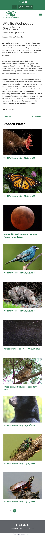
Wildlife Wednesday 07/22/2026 (19, 501)
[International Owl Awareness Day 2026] (22, 371)
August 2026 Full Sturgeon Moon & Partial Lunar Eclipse (20, 235)
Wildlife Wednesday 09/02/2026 (19, 158)
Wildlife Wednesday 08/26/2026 (19, 196)
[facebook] (19, 2)
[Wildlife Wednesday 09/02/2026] (22, 142)
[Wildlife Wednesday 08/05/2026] (22, 409)
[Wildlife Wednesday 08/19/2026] (22, 257)
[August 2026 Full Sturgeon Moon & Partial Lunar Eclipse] (22, 218)
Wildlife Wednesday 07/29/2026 (19, 463)
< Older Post (7, 116)
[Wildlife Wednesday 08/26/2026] (22, 180)
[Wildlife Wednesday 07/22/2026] (22, 485)
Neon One (29, 534)
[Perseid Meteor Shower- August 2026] (22, 333)
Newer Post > (37, 116)
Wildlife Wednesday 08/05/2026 (19, 425)
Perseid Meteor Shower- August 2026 (21, 349)
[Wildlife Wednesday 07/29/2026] (22, 447)
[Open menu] (40, 14)
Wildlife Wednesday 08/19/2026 (19, 272)
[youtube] (26, 2)
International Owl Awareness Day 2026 (20, 388)
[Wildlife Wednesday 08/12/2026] (22, 295)
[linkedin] (28, 525)
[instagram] (22, 2)
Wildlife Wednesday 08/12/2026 (19, 310)
